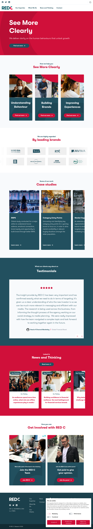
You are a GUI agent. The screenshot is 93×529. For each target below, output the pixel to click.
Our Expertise (20, 8)
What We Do (32, 8)
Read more (46, 364)
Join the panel (26, 480)
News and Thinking (46, 8)
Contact (59, 8)
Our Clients (31, 511)
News (41, 499)
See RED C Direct (64, 480)
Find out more (18, 46)
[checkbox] (49, 514)
